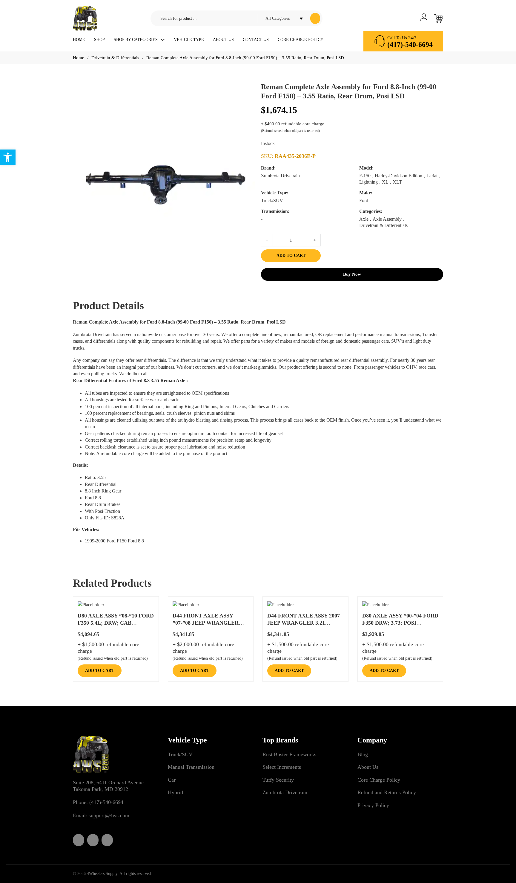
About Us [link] (223, 39)
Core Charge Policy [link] (300, 39)
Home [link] (79, 39)
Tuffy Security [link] (278, 780)
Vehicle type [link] (189, 39)
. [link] (84, 347)
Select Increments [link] (281, 767)
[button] (247, 98)
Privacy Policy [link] (373, 805)
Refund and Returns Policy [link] (386, 792)
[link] (8, 157)
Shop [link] (99, 39)
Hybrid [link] (175, 792)
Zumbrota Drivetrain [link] (284, 792)
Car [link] (172, 780)
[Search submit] (315, 18)
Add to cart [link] (99, 670)
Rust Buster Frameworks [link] (289, 754)
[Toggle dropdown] (163, 40)
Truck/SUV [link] (180, 754)
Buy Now (352, 274)
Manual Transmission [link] (191, 767)
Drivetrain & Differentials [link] (115, 57)
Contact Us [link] (256, 39)
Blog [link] (362, 754)
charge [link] (137, 453)
